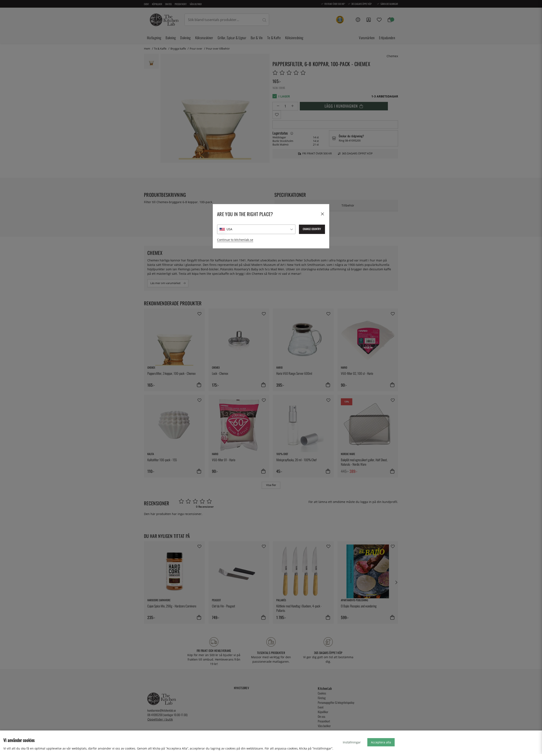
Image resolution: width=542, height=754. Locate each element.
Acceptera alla (381, 742)
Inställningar (352, 742)
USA (229, 229)
